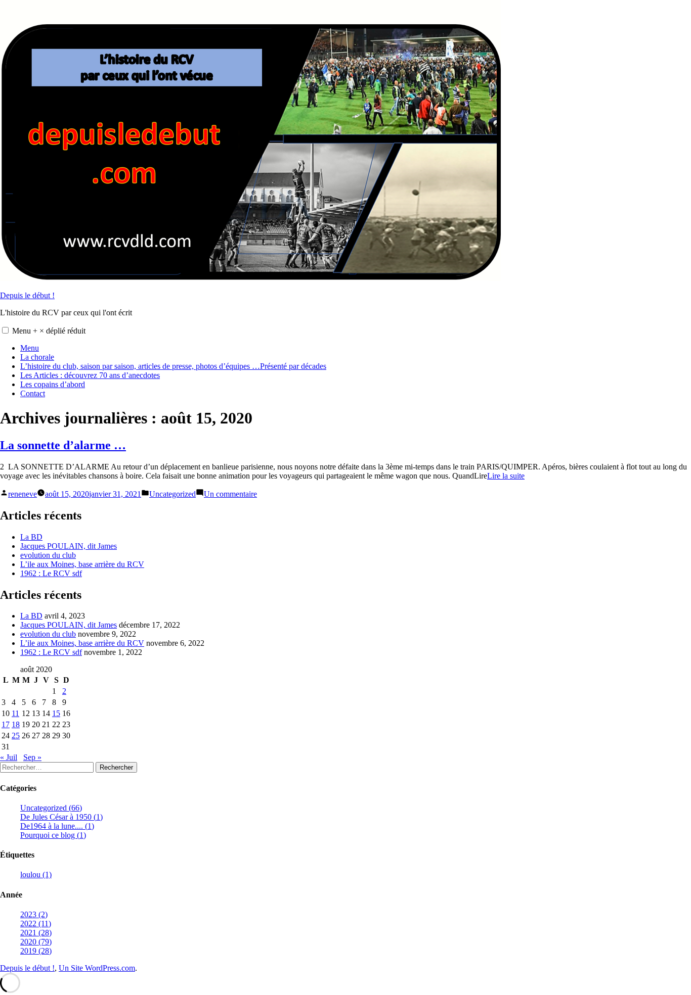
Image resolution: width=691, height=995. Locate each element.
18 (16, 724)
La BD (31, 537)
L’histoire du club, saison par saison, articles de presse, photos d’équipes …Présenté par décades (173, 366)
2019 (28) (36, 950)
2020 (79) (36, 941)
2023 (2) (34, 914)
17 (6, 724)
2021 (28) (36, 932)
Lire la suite (506, 475)
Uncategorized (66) (51, 807)
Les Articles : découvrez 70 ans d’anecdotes (90, 375)
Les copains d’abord (52, 384)
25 (16, 735)
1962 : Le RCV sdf (51, 573)
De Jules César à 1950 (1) (61, 817)
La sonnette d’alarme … (63, 445)
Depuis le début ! (27, 295)
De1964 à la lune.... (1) (57, 826)
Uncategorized (172, 494)
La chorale (37, 357)
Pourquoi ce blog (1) (53, 835)
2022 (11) (35, 923)
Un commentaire (230, 494)
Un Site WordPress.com (97, 968)
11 (15, 713)
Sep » (32, 757)
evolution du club (48, 555)
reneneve (22, 494)
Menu (48, 330)
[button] (5, 330)
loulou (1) (36, 874)
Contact (32, 393)
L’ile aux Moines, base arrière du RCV (82, 564)
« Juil (8, 757)
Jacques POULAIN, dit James (68, 546)
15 (56, 713)
